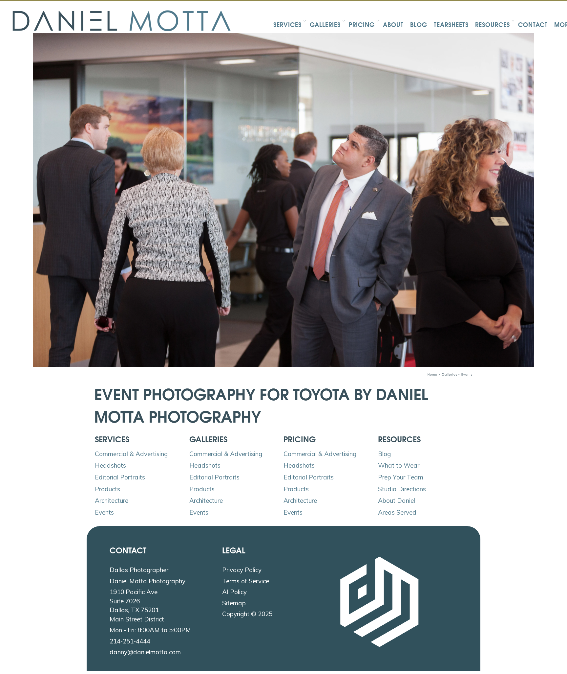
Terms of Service (245, 581)
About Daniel (396, 500)
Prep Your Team (400, 477)
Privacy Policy (242, 570)
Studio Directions (402, 489)
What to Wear (398, 465)
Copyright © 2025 (247, 614)
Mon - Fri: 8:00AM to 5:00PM (150, 630)
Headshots (110, 465)
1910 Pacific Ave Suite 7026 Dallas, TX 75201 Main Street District (137, 605)
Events (104, 512)
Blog (384, 454)
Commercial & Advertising (131, 454)
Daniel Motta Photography (147, 581)
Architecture (111, 500)
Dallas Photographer (139, 570)
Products (107, 489)
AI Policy (234, 592)
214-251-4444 (130, 641)
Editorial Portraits (120, 477)
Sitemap (234, 603)
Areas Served (397, 512)
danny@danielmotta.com (145, 652)
